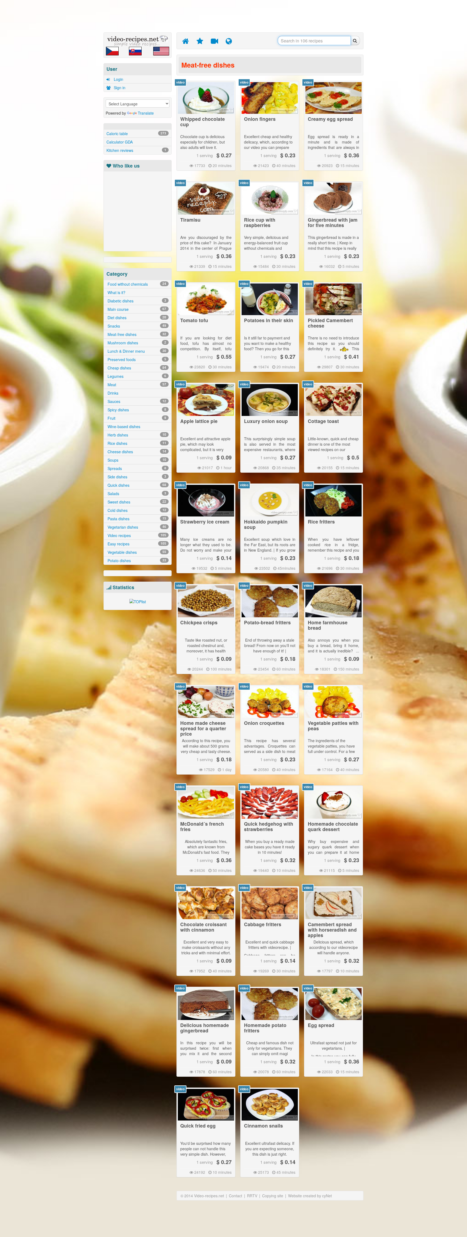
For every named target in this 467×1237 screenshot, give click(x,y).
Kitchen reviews (136, 150)
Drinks (112, 393)
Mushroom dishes (136, 342)
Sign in (119, 87)
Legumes (136, 376)
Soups (136, 460)
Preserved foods (136, 359)
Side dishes (136, 476)
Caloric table (136, 133)
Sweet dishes (136, 502)
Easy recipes (136, 543)
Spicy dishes (136, 409)
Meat (136, 384)
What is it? (115, 292)
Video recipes (136, 535)
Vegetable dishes (136, 552)
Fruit (136, 418)
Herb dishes (136, 435)
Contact (235, 1195)
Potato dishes (136, 560)
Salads (136, 493)
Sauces (136, 401)
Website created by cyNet (310, 1195)
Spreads (136, 468)
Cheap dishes (136, 368)
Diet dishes (136, 317)
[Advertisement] (78, 85)
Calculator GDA (119, 142)
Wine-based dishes (123, 426)
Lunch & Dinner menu (136, 351)
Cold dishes (136, 510)
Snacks (136, 326)
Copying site (272, 1195)
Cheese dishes (136, 451)
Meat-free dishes (136, 334)
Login (118, 79)
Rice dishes (136, 443)
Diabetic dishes (136, 301)
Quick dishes (136, 485)
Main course (136, 309)
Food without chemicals (136, 284)
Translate (146, 113)
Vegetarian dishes (136, 527)
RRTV (252, 1195)
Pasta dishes (136, 518)
